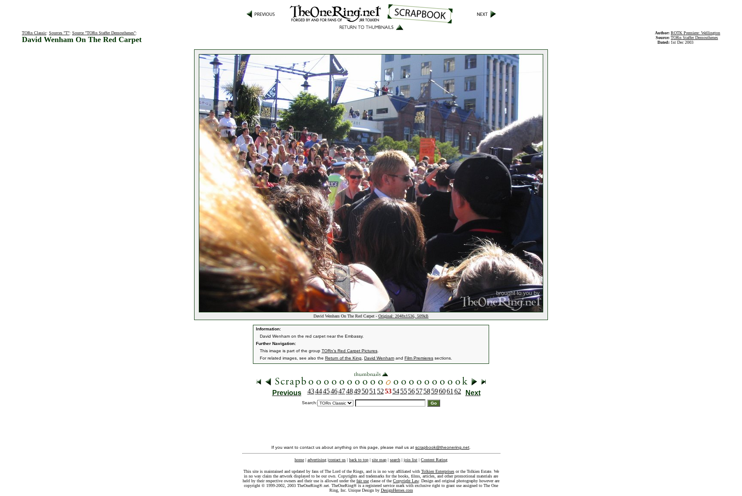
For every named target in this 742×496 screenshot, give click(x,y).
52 (380, 391)
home (299, 459)
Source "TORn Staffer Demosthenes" (104, 32)
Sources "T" (59, 32)
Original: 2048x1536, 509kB (403, 316)
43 (310, 391)
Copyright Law (406, 480)
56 (411, 391)
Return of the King (343, 358)
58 (426, 391)
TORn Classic (34, 32)
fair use (362, 480)
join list (410, 459)
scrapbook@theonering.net (442, 447)
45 (326, 391)
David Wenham (379, 358)
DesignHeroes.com (397, 490)
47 (341, 391)
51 (372, 391)
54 (395, 391)
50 (365, 391)
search (395, 459)
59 (434, 391)
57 (419, 391)
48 (349, 391)
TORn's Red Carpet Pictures (349, 350)
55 (403, 391)
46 (334, 391)
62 (457, 391)
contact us (337, 459)
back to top (358, 459)
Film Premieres (418, 358)
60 (442, 391)
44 (318, 391)
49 (357, 391)
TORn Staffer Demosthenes (694, 37)
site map (379, 459)
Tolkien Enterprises (437, 471)
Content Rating (434, 459)
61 (450, 391)
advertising (316, 459)
